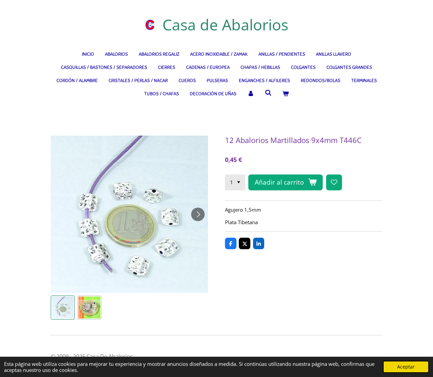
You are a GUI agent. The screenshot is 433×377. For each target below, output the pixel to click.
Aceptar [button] (406, 367)
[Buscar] (268, 93)
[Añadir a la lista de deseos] (334, 182)
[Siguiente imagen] (198, 214)
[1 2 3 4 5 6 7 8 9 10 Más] (235, 182)
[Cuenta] (251, 94)
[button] (63, 308)
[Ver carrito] (285, 94)
